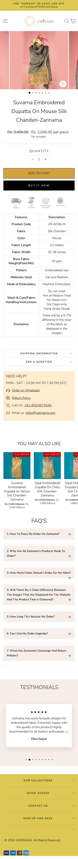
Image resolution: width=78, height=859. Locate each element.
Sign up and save (38, 818)
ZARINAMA (24, 840)
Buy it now (39, 185)
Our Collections (38, 780)
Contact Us (38, 805)
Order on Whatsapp (26, 390)
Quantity (39, 151)
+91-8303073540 (38, 405)
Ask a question (39, 361)
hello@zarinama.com (40, 413)
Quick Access (38, 793)
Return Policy (21, 398)
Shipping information (39, 353)
